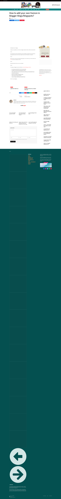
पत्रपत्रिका (26, 87)
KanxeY (13, 495)
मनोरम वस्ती (21, 96)
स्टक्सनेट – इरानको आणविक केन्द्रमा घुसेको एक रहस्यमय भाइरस (47, 125)
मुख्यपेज (14, 9)
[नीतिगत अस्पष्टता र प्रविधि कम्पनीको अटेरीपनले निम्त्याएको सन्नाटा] (41, 107)
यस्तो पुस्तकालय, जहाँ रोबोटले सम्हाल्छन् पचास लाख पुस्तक (47, 137)
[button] (18, 457)
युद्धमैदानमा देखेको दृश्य (5, 0)
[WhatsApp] (7, 56)
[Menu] (12, 9)
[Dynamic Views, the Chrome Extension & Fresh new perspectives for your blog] (23, 118)
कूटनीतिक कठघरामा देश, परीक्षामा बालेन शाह (30, 89)
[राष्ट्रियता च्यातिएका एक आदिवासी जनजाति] (41, 115)
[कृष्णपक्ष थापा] (30, 5)
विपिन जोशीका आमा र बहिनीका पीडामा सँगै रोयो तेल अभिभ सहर (47, 111)
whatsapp (47, 9)
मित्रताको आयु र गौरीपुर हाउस (27, 96)
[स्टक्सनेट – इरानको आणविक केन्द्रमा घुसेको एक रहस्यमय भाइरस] (41, 125)
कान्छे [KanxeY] (44, 165)
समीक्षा (28, 9)
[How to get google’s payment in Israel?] (13, 109)
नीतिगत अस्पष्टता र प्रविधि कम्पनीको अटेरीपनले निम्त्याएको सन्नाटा (47, 107)
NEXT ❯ (47, 56)
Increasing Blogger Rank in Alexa (32, 113)
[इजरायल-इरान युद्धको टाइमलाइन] (41, 122)
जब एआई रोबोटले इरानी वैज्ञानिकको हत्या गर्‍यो (47, 130)
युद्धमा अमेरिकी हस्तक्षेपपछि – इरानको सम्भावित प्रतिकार (47, 119)
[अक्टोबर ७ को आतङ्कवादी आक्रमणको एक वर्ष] (41, 144)
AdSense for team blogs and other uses (13, 123)
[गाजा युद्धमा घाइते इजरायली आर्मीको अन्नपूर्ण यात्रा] (41, 140)
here (11, 59)
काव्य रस (25, 9)
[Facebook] (7, 49)
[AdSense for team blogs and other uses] (13, 118)
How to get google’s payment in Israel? (12, 113)
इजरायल (31, 9)
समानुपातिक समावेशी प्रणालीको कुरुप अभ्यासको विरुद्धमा (47, 103)
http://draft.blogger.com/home (27, 67)
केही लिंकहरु (29, 154)
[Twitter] (7, 53)
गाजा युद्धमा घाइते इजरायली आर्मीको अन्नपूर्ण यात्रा (47, 141)
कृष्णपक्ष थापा (12, 18)
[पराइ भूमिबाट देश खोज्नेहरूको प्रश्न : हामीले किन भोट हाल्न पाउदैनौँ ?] (41, 98)
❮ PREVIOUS (43, 56)
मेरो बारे (38, 9)
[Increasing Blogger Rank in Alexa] (32, 109)
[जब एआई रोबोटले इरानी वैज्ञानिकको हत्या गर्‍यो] (41, 130)
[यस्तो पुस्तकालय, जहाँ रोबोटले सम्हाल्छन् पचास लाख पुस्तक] (41, 137)
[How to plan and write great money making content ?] (23, 109)
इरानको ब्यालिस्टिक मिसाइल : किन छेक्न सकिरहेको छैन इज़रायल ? (47, 133)
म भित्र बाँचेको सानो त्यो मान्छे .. (44, 166)
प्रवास (17, 9)
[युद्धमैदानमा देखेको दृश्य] (16, 84)
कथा (23, 9)
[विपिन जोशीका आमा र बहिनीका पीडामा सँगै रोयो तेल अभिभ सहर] (41, 111)
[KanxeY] (58, 5)
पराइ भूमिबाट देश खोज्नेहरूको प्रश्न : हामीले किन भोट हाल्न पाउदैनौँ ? (47, 98)
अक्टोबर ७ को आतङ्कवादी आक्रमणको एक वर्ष (47, 144)
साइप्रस (34, 9)
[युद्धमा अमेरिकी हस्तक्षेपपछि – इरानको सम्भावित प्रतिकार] (41, 119)
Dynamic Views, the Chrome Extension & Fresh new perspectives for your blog (23, 123)
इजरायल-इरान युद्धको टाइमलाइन (46, 122)
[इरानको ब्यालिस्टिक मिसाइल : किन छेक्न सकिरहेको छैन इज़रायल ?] (41, 133)
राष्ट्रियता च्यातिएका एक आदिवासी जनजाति (47, 115)
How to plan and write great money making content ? (22, 113)
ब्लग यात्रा (21, 9)
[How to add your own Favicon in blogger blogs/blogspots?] (30, 33)
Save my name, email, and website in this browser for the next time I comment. (19, 139)
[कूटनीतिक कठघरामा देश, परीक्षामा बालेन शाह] (30, 84)
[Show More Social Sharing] (25, 20)
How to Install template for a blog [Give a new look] (32, 123)
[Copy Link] (7, 51)
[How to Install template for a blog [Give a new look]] (32, 118)
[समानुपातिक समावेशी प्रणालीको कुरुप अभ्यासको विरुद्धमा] (41, 102)
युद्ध (36, 9)
